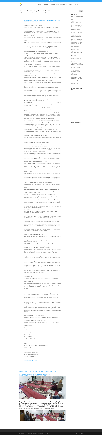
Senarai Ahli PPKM (50, 430)
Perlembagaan (32, 430)
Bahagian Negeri (63, 4)
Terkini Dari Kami (54, 4)
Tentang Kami (45, 4)
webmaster (22, 12)
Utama (39, 4)
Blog (37, 430)
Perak (54, 408)
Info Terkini (44, 12)
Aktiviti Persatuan (34, 12)
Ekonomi (40, 12)
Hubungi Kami (78, 4)
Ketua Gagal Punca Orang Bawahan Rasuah (34, 11)
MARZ (48, 433)
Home (20, 430)
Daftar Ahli (25, 430)
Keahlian (70, 4)
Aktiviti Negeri (34, 408)
